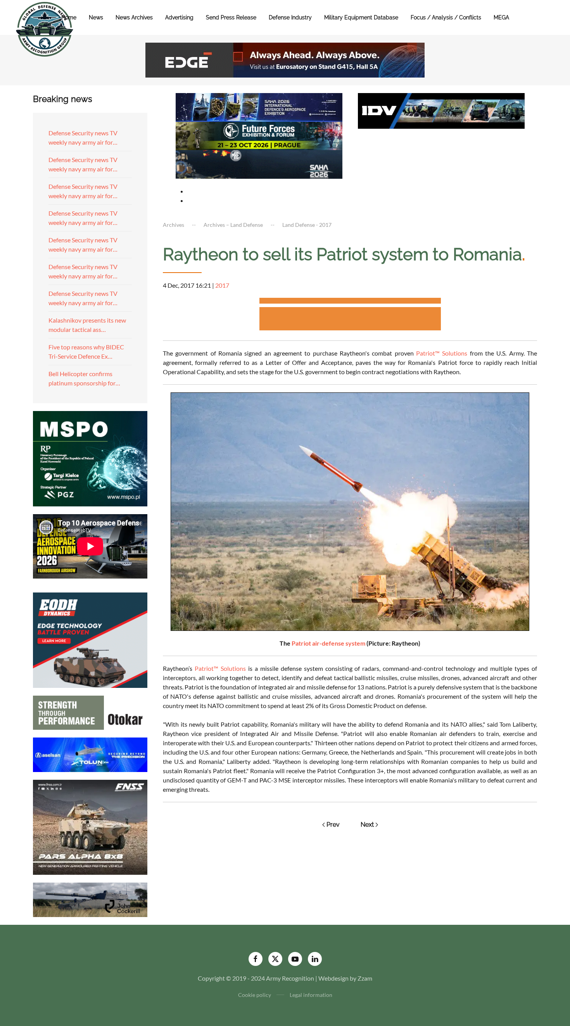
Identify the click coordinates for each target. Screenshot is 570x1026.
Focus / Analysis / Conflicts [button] (446, 17)
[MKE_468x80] (259, 163)
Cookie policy (254, 994)
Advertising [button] (179, 17)
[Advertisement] (350, 302)
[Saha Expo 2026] (259, 106)
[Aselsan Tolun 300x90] (90, 753)
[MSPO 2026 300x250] (90, 457)
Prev (333, 824)
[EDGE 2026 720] (285, 59)
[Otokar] (90, 711)
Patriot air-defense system (328, 643)
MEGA (501, 17)
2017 (222, 285)
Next (367, 824)
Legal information (311, 994)
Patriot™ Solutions (441, 353)
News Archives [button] (134, 17)
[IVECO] (441, 110)
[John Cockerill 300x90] (90, 899)
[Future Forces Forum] (259, 134)
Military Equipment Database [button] (361, 17)
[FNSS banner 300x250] (90, 826)
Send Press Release (231, 17)
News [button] (96, 17)
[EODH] (90, 639)
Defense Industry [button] (290, 17)
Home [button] (68, 17)
